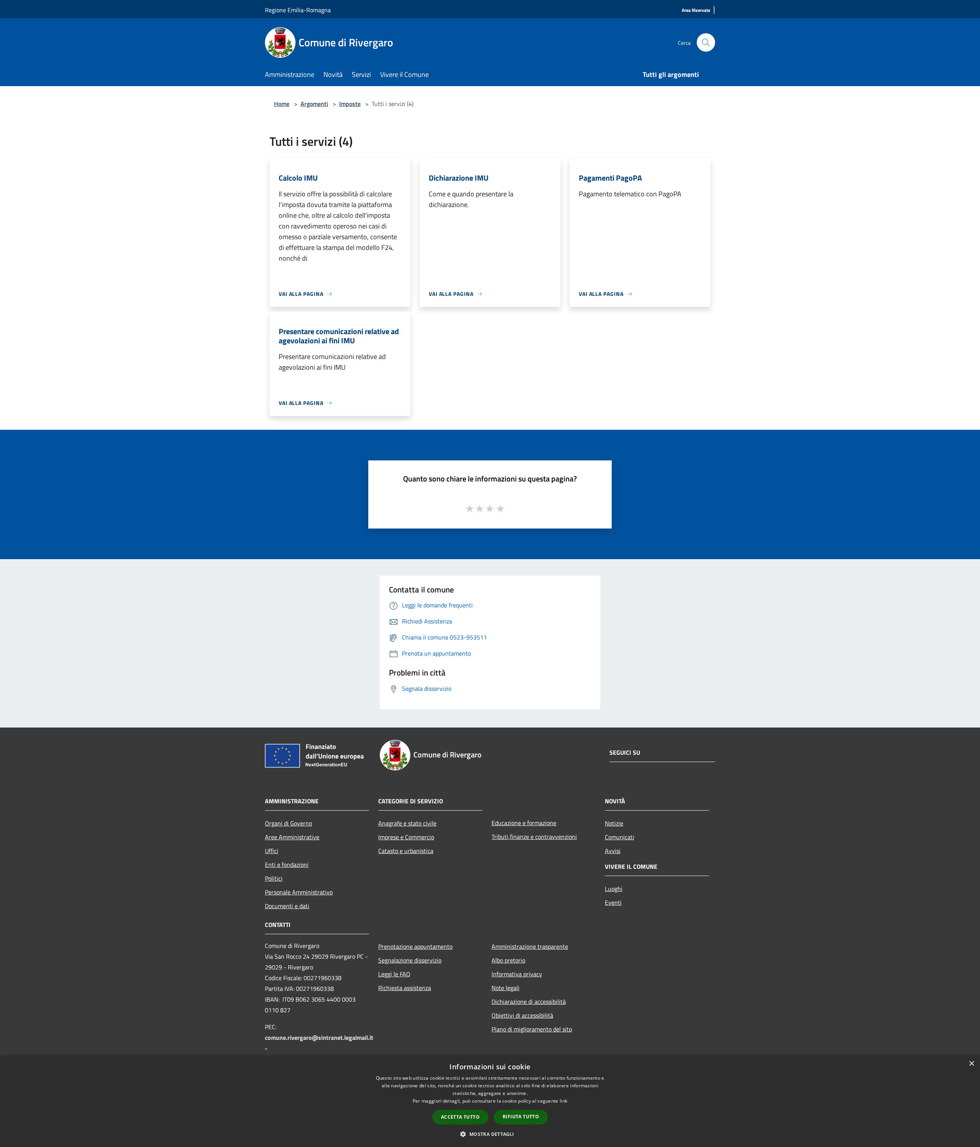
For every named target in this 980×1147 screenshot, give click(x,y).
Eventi (613, 902)
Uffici (271, 850)
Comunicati (619, 837)
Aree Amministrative (292, 837)
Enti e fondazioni (287, 864)
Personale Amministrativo (299, 892)
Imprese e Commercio (406, 837)
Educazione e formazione (524, 822)
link (563, 1101)
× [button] (971, 1064)
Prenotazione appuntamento (415, 946)
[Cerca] (706, 42)
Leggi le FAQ (394, 974)
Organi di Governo (288, 823)
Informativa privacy (517, 974)
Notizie (614, 823)
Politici (274, 878)
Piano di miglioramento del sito (532, 1029)
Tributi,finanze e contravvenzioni (534, 836)
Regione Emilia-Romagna (298, 10)
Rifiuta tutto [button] (521, 1116)
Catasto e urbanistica (405, 850)
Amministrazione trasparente (530, 946)
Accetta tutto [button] (460, 1117)
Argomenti (314, 103)
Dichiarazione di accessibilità (529, 1001)
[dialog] (490, 1101)
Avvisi (613, 850)
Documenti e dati (287, 905)
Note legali (505, 987)
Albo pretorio (508, 960)
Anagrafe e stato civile (407, 823)
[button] (490, 1134)
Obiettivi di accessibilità (522, 1015)
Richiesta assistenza (404, 987)
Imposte (350, 103)
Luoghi (613, 888)
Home (281, 103)
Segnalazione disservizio (409, 960)
